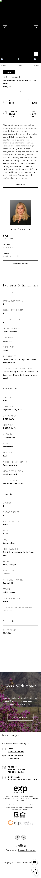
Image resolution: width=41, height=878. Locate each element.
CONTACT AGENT (21, 263)
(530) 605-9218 (10, 247)
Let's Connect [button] (20, 717)
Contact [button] (20, 184)
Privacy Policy (30, 862)
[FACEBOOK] (17, 837)
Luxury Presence (27, 850)
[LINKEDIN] (23, 837)
